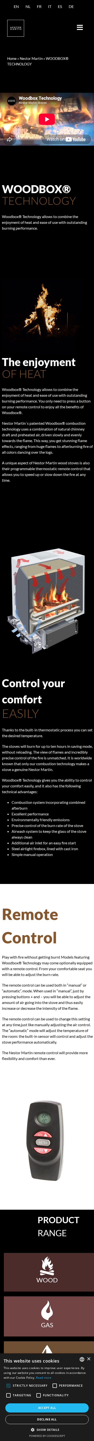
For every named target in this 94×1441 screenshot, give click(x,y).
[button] (46, 1429)
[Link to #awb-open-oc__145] (80, 27)
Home (12, 58)
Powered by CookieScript (47, 1436)
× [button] (88, 1359)
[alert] (47, 1397)
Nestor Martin (31, 58)
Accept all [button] (47, 1408)
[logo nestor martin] (15, 22)
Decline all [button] (47, 1419)
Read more (43, 1378)
